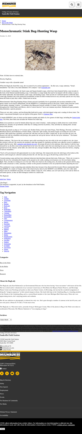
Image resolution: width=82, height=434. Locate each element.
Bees (5, 202)
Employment (4, 390)
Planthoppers (8, 237)
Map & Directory (5, 380)
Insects (6, 222)
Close (2, 429)
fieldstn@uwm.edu (8, 348)
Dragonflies (7, 217)
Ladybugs (7, 226)
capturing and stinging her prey (27, 144)
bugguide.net (45, 87)
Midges (6, 229)
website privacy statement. (66, 425)
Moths (6, 235)
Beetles (6, 204)
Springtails (7, 244)
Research (3, 274)
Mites (6, 231)
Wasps (9, 179)
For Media (3, 404)
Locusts (6, 227)
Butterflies (7, 209)
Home (4, 21)
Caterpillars (7, 211)
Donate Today (4, 186)
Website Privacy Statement (8, 412)
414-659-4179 (6, 346)
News (2, 270)
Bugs (5, 208)
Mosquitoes (7, 233)
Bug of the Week (7, 23)
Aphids (6, 199)
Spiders (6, 242)
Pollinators (7, 238)
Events (2, 397)
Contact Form (6, 350)
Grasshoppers (8, 220)
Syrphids (7, 246)
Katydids (7, 224)
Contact (4, 368)
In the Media (4, 266)
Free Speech (4, 387)
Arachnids (7, 200)
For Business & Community (9, 400)
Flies (5, 218)
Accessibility (4, 415)
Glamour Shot (48, 114)
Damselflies (7, 215)
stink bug (3, 179)
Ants (5, 197)
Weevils (6, 251)
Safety (2, 383)
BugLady (7, 206)
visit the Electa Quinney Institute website (65, 331)
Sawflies (6, 240)
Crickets (6, 213)
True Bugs (7, 247)
